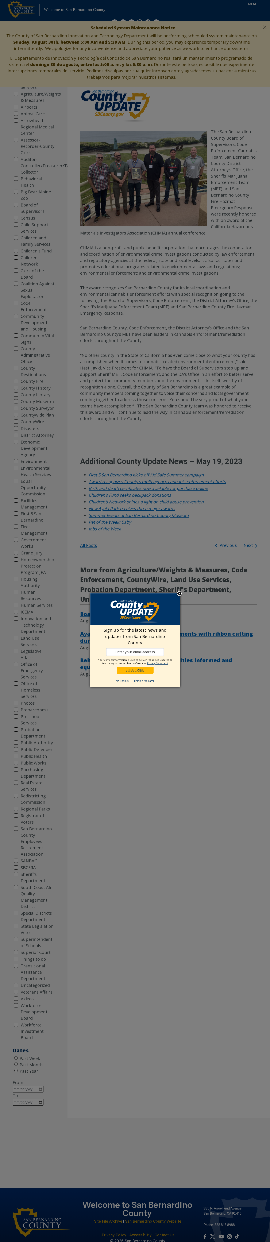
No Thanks (122, 681)
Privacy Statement (157, 663)
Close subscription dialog (179, 594)
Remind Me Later (144, 681)
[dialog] (135, 640)
